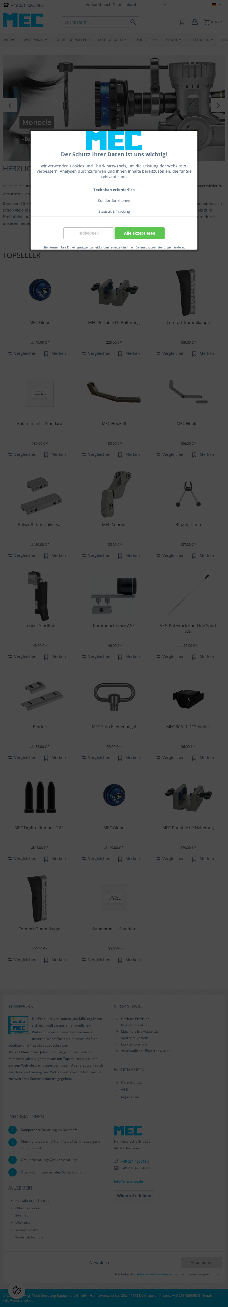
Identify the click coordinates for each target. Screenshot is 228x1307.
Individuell (88, 233)
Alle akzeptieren (139, 233)
